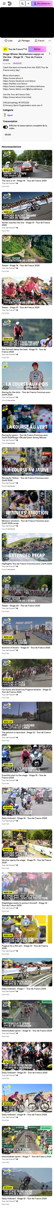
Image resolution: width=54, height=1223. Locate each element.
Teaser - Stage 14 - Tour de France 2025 (21, 265)
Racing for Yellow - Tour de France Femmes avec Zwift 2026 (25, 479)
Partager (26, 40)
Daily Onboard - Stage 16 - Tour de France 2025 (24, 1115)
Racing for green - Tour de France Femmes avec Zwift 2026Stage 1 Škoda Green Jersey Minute (25, 436)
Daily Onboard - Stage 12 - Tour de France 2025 (24, 1198)
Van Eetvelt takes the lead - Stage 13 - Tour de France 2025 (24, 350)
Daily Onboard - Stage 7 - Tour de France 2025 (24, 989)
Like (10, 40)
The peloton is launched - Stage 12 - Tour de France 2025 (26, 733)
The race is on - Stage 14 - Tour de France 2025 (24, 181)
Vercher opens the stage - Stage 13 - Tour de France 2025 (26, 861)
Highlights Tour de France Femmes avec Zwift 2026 (27, 564)
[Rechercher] (22, 4)
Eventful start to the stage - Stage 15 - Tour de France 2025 (24, 776)
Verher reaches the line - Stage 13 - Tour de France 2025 (26, 224)
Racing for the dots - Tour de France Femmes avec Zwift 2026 (26, 393)
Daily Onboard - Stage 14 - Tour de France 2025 (24, 818)
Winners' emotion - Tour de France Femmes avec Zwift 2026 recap (25, 522)
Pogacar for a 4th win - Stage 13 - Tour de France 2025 (25, 947)
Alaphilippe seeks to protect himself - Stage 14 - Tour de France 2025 (25, 904)
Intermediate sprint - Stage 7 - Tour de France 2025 (26, 1156)
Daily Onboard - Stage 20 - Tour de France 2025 (24, 1073)
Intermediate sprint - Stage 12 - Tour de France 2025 (27, 1031)
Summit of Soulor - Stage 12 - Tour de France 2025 (26, 648)
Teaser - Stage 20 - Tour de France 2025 (21, 606)
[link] (15, 49)
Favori (41, 40)
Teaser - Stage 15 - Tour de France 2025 (20, 307)
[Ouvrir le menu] (4, 4)
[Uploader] (28, 4)
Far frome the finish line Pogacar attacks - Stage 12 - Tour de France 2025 (27, 691)
